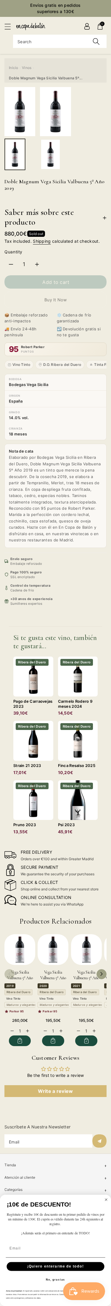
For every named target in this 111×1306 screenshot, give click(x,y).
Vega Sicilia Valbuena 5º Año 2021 (86, 978)
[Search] (96, 41)
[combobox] (60, 41)
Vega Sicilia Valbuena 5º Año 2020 (53, 978)
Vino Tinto (21, 364)
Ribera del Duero (18, 992)
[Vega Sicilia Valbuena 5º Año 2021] (86, 949)
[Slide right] (101, 974)
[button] (10, 26)
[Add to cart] (20, 1040)
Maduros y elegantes (21, 1004)
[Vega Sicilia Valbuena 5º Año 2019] (19, 949)
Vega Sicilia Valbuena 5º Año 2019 (20, 978)
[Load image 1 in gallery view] (15, 154)
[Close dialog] (106, 1199)
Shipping (42, 241)
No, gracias (55, 1279)
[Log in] (87, 26)
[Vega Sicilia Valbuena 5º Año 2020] (53, 949)
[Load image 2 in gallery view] (50, 154)
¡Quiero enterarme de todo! (55, 1266)
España (16, 401)
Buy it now (55, 299)
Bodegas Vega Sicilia (28, 384)
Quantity (13, 251)
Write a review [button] (55, 1091)
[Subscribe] (99, 1141)
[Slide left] (9, 974)
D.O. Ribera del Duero (62, 364)
